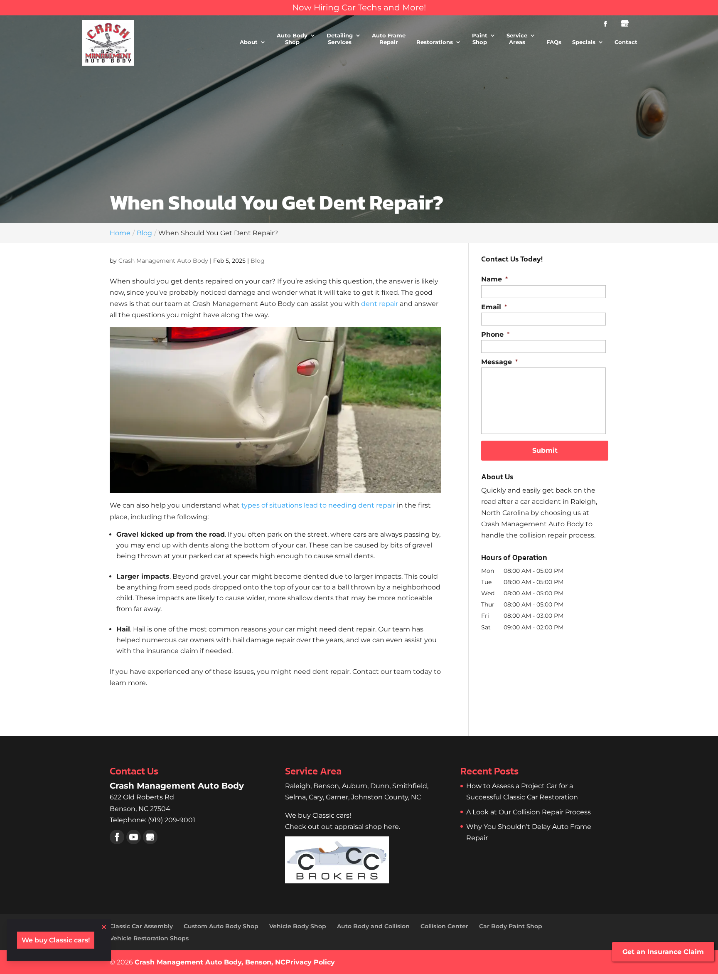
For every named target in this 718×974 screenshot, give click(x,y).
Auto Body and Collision (373, 926)
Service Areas (517, 38)
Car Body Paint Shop (510, 926)
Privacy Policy (310, 962)
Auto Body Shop (292, 38)
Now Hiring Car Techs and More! (359, 7)
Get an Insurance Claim (663, 952)
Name (494, 279)
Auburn (354, 786)
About (249, 42)
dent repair (379, 304)
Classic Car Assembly (141, 926)
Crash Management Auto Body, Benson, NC (210, 962)
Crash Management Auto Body (163, 260)
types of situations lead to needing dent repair (318, 505)
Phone (495, 334)
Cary (316, 797)
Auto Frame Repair (389, 38)
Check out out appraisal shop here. (342, 827)
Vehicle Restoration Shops (149, 938)
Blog (258, 260)
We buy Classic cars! (56, 940)
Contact (626, 42)
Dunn (379, 786)
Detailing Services (340, 38)
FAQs (553, 42)
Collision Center (444, 926)
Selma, (297, 797)
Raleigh (297, 786)
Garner (337, 797)
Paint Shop (479, 38)
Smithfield (409, 786)
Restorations (434, 42)
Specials (583, 42)
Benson (326, 786)
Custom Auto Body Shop (221, 926)
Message (499, 362)
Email (494, 307)
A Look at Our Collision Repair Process (528, 812)
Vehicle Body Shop (297, 926)
